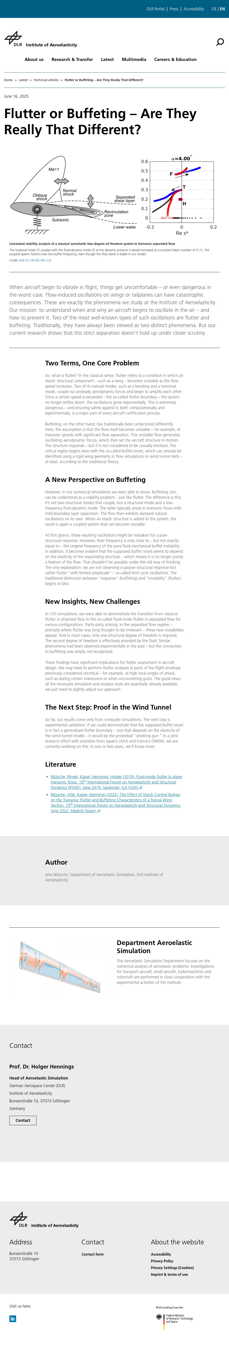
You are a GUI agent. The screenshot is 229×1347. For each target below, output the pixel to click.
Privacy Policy (162, 1260)
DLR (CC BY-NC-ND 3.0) (35, 260)
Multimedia (134, 59)
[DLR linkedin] (12, 1320)
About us (34, 59)
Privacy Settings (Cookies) (172, 1267)
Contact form (93, 1254)
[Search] (220, 41)
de (214, 8)
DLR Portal (155, 8)
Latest (107, 59)
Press (174, 8)
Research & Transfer (72, 59)
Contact (23, 1120)
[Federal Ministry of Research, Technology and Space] (178, 1334)
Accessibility (194, 8)
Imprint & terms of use (169, 1274)
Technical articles (46, 80)
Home (8, 80)
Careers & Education (175, 59)
